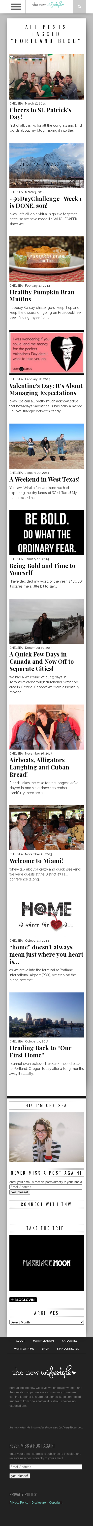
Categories (69, 1341)
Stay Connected (68, 1349)
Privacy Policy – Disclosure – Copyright (35, 1502)
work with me (24, 1349)
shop (45, 1349)
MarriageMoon (43, 1341)
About (20, 1341)
